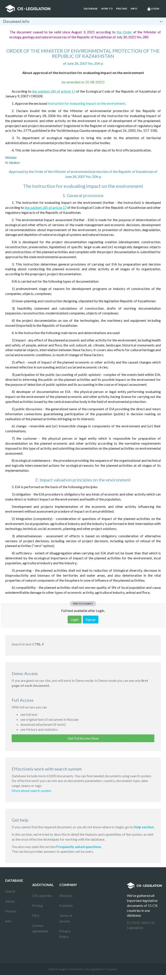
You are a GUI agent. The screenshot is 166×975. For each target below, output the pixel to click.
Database (91, 8)
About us (66, 895)
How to (107, 8)
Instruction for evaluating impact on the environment (86, 103)
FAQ (35, 915)
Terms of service (65, 918)
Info (134, 8)
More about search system (31, 790)
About (10, 901)
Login (153, 9)
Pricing (121, 8)
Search (10, 891)
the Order (124, 32)
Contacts (66, 905)
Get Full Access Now (83, 738)
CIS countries (42, 895)
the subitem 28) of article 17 (53, 91)
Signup (91, 619)
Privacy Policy (64, 934)
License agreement (40, 928)
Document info (16, 21)
